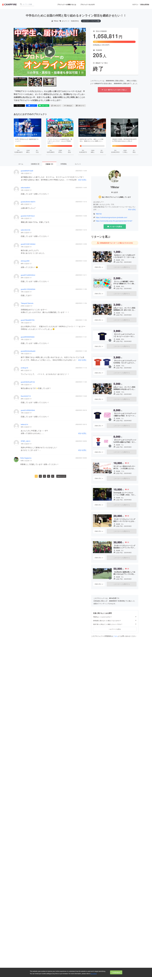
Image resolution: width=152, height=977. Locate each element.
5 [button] (52, 476)
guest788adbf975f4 (27, 320)
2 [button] (40, 476)
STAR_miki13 (25, 441)
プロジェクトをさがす (87, 4)
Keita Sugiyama (25, 458)
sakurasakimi (25, 187)
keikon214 (24, 424)
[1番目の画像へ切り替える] (20, 81)
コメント (78, 164)
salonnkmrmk (25, 230)
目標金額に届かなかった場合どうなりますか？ (107, 620)
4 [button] (48, 476)
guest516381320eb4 (28, 244)
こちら (115, 636)
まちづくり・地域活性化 (70, 21)
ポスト (20, 105)
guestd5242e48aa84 (28, 351)
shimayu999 (25, 261)
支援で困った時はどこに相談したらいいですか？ (107, 624)
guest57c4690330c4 (28, 275)
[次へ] (83, 52)
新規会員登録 (144, 4)
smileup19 (24, 368)
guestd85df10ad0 (27, 171)
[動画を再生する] (49, 52)
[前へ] (16, 52)
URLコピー (57, 105)
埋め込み (69, 105)
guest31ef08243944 (28, 410)
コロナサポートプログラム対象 (90, 21)
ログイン (135, 4)
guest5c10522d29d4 (28, 289)
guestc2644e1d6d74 (28, 202)
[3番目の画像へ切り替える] (50, 81)
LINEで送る (44, 105)
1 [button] (36, 476)
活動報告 (35, 164)
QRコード (81, 105)
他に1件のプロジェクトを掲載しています (116, 197)
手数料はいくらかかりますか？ (102, 617)
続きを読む (82, 179)
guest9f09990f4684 (27, 337)
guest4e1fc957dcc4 (28, 216)
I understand (116, 972)
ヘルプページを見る (115, 629)
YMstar (56, 21)
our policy (94, 973)
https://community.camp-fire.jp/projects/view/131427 (114, 221)
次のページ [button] (60, 476)
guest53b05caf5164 (28, 382)
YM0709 (99, 214)
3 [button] (44, 476)
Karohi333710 (26, 396)
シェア (33, 105)
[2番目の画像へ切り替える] (35, 81)
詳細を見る (98, 267)
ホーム (20, 164)
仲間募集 (63, 164)
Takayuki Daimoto (27, 303)
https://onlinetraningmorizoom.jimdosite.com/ (111, 217)
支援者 (49, 164)
